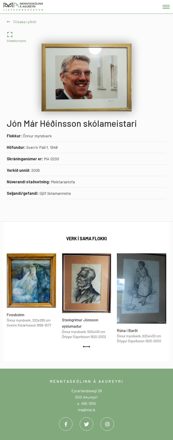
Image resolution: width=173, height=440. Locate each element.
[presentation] (84, 346)
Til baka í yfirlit (24, 22)
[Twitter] (86, 424)
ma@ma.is (86, 409)
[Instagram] (107, 424)
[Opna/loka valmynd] (166, 7)
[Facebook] (66, 424)
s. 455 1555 (86, 403)
